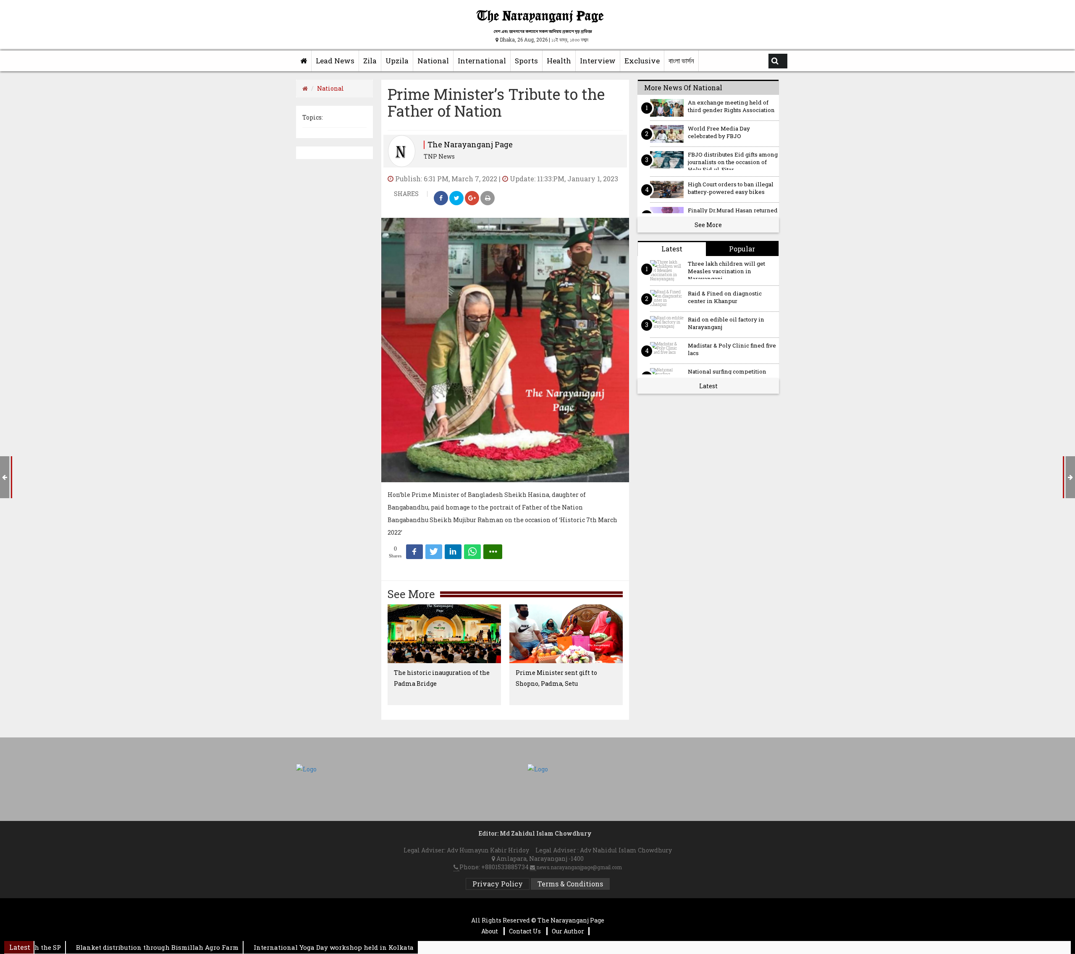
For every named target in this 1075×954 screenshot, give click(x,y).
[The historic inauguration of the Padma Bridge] (444, 634)
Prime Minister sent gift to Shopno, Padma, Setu (556, 678)
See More (708, 225)
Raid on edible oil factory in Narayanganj (726, 323)
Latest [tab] (671, 248)
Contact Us (525, 931)
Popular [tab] (742, 248)
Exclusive (642, 60)
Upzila (397, 60)
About (490, 931)
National (433, 60)
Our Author (568, 931)
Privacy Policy (497, 883)
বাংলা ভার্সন (681, 60)
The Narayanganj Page (470, 144)
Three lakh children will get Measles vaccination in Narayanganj (726, 269)
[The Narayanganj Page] (304, 60)
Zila (370, 60)
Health (559, 60)
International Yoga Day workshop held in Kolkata (307, 947)
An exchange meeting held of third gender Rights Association (731, 106)
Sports (526, 60)
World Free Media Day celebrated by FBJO (719, 132)
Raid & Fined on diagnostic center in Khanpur (725, 297)
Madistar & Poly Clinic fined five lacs (732, 349)
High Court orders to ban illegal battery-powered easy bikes (730, 188)
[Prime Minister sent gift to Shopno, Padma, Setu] (566, 634)
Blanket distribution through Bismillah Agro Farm (131, 947)
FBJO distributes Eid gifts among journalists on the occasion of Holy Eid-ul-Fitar (733, 160)
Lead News (335, 60)
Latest (708, 386)
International (482, 60)
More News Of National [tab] (683, 87)
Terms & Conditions (570, 883)
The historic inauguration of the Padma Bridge (442, 678)
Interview (598, 60)
